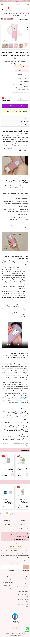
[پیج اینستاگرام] (16, 627)
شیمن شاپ (27, 13)
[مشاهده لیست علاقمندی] (2, 10)
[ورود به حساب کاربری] (10, 10)
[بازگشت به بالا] (7, 513)
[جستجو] (2, 4)
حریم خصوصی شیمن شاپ (8, 582)
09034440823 (16, 403)
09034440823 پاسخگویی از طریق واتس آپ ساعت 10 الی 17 (13, 534)
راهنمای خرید (10, 573)
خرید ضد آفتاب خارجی (23, 573)
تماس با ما (11, 591)
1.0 (18, 64)
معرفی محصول (24, 118)
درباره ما (11, 588)
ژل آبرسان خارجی (21, 13)
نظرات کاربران (25, 125)
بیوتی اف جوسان (20, 71)
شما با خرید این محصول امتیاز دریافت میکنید (14, 111)
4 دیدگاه (13, 64)
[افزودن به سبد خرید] (12, 474)
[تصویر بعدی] (26, 35)
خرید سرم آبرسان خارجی (23, 609)
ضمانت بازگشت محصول (8, 585)
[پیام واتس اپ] (13, 627)
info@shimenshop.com (20, 537)
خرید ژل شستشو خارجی (23, 591)
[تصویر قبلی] (4, 35)
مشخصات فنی (24, 121)
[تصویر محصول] (26, 45)
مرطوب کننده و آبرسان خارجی (19, 143)
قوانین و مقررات (10, 579)
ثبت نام (26, 567)
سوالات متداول (10, 576)
